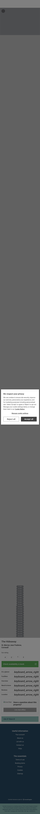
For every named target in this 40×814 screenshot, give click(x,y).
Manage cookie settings (20, 413)
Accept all (28, 419)
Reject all (11, 419)
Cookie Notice (20, 409)
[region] (20, 407)
